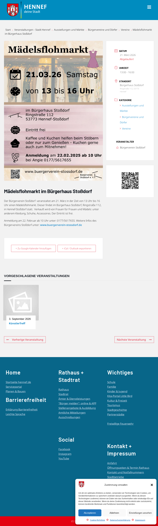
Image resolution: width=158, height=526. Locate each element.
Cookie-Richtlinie (97, 520)
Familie (111, 386)
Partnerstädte (115, 414)
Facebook (64, 449)
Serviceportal (14, 386)
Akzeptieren (90, 513)
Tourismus (113, 405)
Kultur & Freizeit (117, 400)
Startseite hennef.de (18, 382)
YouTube (63, 458)
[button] (151, 484)
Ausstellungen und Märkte (69, 29)
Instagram (64, 454)
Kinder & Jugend (117, 391)
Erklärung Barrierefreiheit (21, 409)
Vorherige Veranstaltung (27, 339)
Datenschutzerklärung (120, 520)
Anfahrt (112, 463)
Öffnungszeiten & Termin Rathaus (128, 467)
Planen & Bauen (16, 391)
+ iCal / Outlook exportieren (76, 248)
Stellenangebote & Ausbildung (77, 408)
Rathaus (63, 389)
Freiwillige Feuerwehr (120, 423)
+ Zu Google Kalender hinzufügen (33, 248)
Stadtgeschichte (117, 410)
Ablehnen (114, 513)
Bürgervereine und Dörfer (102, 29)
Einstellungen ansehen (140, 513)
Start (8, 29)
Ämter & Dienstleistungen (74, 399)
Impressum (140, 520)
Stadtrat (63, 394)
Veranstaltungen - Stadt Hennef (32, 29)
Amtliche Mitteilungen (72, 412)
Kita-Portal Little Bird (119, 396)
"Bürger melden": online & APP (77, 403)
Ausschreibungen (69, 417)
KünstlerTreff (17, 323)
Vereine (125, 29)
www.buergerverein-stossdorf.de (61, 225)
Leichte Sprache (15, 414)
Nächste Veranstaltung (131, 339)
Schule (111, 382)
